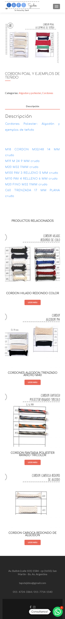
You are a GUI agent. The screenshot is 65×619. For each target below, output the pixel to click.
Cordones (47, 93)
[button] (58, 612)
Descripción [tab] (32, 106)
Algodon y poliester (30, 93)
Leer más (32, 302)
